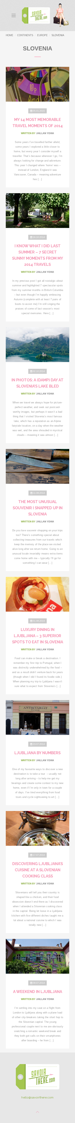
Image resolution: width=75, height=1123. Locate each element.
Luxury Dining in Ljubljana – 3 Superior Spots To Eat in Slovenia (37, 635)
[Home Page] (37, 1078)
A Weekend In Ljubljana (37, 991)
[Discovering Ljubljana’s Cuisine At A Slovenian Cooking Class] (37, 828)
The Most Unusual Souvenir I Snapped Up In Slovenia (37, 507)
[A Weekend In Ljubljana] (37, 956)
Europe (42, 35)
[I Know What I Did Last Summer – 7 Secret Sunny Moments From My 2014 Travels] (37, 210)
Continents (25, 35)
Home (9, 35)
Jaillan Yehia (45, 133)
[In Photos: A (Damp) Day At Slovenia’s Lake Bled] (37, 344)
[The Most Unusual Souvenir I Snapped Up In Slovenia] (37, 466)
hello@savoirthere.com (37, 1097)
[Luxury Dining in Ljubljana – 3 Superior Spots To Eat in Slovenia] (37, 594)
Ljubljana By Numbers (37, 753)
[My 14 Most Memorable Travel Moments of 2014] (37, 84)
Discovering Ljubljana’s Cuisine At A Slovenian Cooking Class (37, 869)
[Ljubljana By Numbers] (37, 717)
